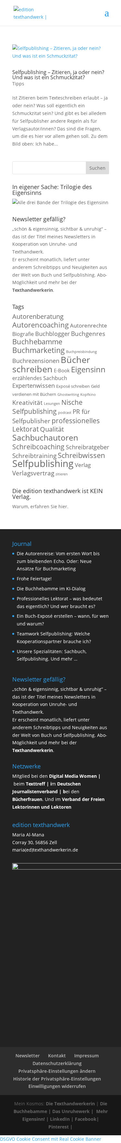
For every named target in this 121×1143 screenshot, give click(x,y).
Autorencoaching (40, 325)
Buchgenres (88, 333)
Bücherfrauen (27, 799)
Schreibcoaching (38, 446)
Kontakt (57, 1056)
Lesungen (52, 403)
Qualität (52, 429)
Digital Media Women (73, 776)
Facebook (85, 1119)
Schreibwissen (81, 455)
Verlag (83, 465)
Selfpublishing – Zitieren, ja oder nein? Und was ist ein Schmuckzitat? (58, 75)
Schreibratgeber (87, 447)
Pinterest (58, 1127)
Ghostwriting (68, 394)
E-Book (62, 370)
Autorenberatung (38, 316)
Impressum (86, 1056)
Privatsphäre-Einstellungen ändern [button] (57, 1071)
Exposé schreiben (73, 386)
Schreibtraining (34, 456)
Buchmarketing (38, 350)
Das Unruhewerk (71, 1111)
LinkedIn (60, 1119)
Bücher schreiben (51, 364)
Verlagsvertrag (33, 473)
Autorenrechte (88, 325)
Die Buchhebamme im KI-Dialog (51, 589)
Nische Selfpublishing (47, 407)
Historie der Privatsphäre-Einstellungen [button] (57, 1079)
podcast (64, 412)
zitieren (61, 474)
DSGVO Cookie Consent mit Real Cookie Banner (50, 1139)
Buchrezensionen (35, 361)
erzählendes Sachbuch (39, 378)
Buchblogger (52, 334)
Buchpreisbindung (81, 351)
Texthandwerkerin (32, 290)
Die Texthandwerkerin (70, 1103)
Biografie (23, 334)
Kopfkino (88, 394)
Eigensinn (88, 369)
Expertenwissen (33, 385)
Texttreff (35, 784)
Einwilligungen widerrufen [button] (57, 1086)
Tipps (18, 84)
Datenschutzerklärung (57, 1063)
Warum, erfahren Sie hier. (40, 506)
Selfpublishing (43, 463)
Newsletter (27, 1056)
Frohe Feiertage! (34, 579)
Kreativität (27, 402)
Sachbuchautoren (45, 437)
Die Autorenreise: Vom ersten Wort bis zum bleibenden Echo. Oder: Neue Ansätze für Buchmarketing (58, 561)
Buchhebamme (37, 342)
